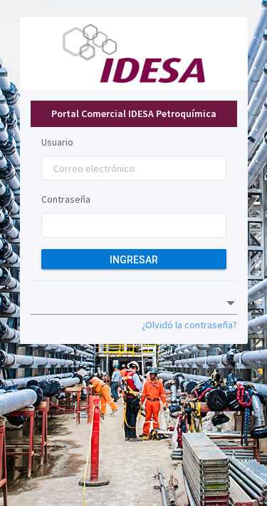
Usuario (57, 142)
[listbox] (134, 304)
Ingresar (134, 259)
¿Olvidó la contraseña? (189, 324)
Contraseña (65, 199)
